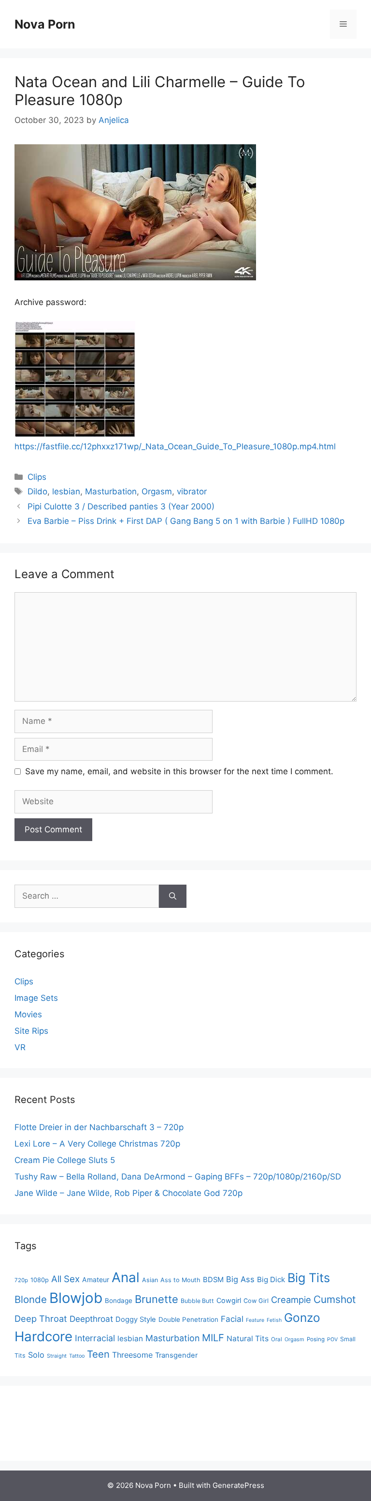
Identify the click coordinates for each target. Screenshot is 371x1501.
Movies (28, 1014)
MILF (213, 1338)
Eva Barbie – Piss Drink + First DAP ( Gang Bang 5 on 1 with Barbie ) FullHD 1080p (186, 521)
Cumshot (335, 1299)
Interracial (95, 1338)
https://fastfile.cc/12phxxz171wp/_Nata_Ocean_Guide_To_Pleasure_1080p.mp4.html (175, 446)
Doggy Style (135, 1319)
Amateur (95, 1279)
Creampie (291, 1299)
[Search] (172, 896)
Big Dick (271, 1279)
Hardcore (43, 1336)
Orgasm (157, 491)
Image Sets (36, 998)
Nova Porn (44, 24)
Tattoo (77, 1356)
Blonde (30, 1299)
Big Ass (240, 1279)
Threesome (132, 1355)
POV (332, 1339)
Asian (150, 1280)
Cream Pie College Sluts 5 (64, 1160)
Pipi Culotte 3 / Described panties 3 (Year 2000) (121, 506)
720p (21, 1280)
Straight (57, 1356)
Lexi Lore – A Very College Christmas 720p (97, 1144)
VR (20, 1047)
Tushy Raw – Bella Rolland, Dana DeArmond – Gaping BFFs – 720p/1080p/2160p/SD (177, 1176)
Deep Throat (40, 1318)
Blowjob (75, 1297)
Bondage (118, 1300)
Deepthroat (91, 1319)
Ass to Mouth (180, 1280)
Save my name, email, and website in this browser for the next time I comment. (179, 771)
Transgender (176, 1355)
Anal (126, 1277)
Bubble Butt (197, 1300)
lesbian (66, 491)
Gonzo (302, 1317)
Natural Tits (248, 1338)
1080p (39, 1280)
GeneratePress (238, 1485)
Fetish (274, 1320)
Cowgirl (228, 1300)
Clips (37, 477)
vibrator (192, 491)
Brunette (156, 1299)
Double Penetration (188, 1319)
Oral (276, 1339)
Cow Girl (256, 1300)
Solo (36, 1355)
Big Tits (308, 1277)
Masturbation (111, 491)
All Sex (65, 1279)
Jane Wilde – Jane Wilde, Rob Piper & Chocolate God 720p (128, 1193)
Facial (232, 1319)
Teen (98, 1354)
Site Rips (31, 1031)
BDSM (213, 1279)
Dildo (37, 491)
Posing (316, 1339)
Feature (255, 1320)
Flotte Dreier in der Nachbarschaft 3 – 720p (99, 1127)
